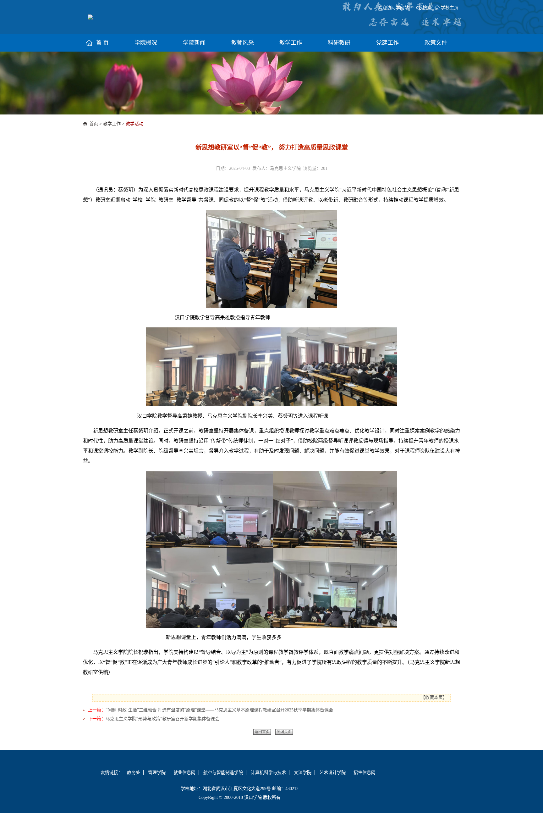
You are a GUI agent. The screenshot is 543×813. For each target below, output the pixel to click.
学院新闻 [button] (194, 43)
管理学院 (157, 772)
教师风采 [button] (242, 43)
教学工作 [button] (290, 43)
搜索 (427, 7)
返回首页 (262, 732)
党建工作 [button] (387, 43)
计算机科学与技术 (268, 772)
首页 (93, 123)
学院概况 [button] (145, 43)
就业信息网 (184, 772)
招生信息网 (365, 772)
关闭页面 (284, 732)
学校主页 (449, 7)
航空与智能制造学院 (223, 772)
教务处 (133, 772)
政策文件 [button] (436, 43)
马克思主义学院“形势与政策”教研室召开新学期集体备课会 (162, 718)
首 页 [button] (102, 43)
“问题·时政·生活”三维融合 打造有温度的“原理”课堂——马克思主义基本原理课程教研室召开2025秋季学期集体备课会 (219, 710)
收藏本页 (434, 697)
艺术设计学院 (332, 772)
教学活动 (134, 123)
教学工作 (112, 123)
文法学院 (302, 772)
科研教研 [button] (339, 43)
